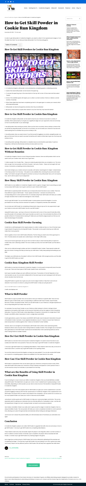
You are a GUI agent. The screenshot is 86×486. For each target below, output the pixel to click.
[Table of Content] (20, 45)
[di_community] (6, 449)
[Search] (80, 8)
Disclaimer (18, 484)
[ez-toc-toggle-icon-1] (19, 45)
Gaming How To (33, 8)
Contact (11, 484)
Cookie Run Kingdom (44, 8)
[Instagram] (13, 2)
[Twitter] (8, 2)
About (6, 484)
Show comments (33, 465)
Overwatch (61, 8)
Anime (73, 8)
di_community (13, 448)
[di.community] (11, 8)
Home (25, 8)
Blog (78, 8)
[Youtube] (11, 2)
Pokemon (67, 8)
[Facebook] (6, 2)
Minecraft (54, 8)
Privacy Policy (26, 484)
